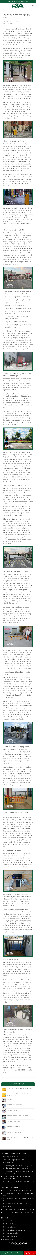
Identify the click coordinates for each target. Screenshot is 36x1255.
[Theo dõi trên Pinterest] (22, 1243)
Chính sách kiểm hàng (13, 1126)
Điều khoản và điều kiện (14, 1132)
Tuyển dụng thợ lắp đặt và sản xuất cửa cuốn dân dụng (19, 1094)
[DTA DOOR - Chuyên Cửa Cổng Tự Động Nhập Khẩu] (18, 5)
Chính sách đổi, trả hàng (14, 1099)
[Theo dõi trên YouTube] (25, 1243)
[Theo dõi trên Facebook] (10, 1243)
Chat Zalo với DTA (13, 1253)
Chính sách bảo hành (13, 1110)
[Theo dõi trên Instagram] (13, 1243)
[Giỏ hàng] (33, 5)
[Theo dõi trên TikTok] (16, 1243)
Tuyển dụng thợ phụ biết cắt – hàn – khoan (20, 1088)
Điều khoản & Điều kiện (10, 1239)
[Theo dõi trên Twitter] (19, 1243)
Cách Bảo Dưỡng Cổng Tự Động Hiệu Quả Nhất (20, 1138)
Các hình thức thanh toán (14, 1105)
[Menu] (2, 5)
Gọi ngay (31, 1253)
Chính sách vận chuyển (14, 1121)
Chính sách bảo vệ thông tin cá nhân (18, 1115)
